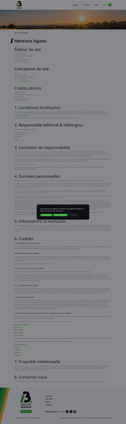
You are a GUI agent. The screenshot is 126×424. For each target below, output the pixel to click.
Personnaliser (73, 215)
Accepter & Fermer (46, 215)
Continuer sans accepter (60, 215)
